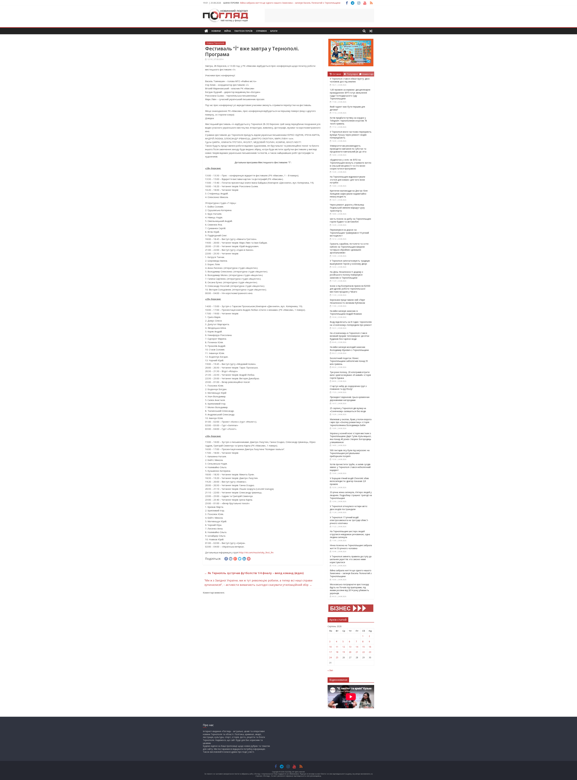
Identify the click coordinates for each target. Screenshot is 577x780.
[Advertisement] (319, 15)
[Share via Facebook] (226, 558)
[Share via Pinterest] (248, 558)
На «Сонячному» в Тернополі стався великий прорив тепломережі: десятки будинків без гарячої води (349, 336)
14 (357, 646)
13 (350, 646)
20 (350, 652)
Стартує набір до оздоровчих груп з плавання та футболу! (348, 388)
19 (343, 652)
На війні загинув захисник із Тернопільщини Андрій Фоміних (346, 312)
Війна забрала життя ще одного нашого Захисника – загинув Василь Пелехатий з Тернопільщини (351, 573)
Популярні (352, 73)
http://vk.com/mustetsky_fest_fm (256, 552)
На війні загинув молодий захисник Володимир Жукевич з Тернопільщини (349, 348)
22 (363, 652)
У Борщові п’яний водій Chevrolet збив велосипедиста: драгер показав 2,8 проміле (349, 481)
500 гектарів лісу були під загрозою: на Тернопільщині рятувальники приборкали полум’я (349, 453)
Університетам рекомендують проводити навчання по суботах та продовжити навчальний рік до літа (348, 148)
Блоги (273, 30)
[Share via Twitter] (239, 558)
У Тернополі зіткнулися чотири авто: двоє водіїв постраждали (349, 508)
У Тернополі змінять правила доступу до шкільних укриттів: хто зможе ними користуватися (351, 559)
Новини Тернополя (215, 43)
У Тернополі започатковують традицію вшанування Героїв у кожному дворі (350, 262)
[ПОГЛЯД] (206, 31)
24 (330, 657)
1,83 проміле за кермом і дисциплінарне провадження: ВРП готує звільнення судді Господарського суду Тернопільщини (350, 94)
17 (330, 652)
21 (357, 652)
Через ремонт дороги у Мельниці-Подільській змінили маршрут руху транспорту (347, 207)
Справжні (261, 30)
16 (370, 646)
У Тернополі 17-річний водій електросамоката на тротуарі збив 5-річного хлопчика (349, 520)
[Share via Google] (235, 558)
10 (330, 646)
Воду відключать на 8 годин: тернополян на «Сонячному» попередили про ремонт (351, 323)
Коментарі (367, 73)
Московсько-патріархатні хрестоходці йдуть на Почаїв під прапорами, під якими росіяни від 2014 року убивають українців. (349, 589)
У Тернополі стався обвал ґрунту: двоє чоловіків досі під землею (350, 80)
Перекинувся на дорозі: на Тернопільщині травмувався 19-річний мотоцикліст (349, 232)
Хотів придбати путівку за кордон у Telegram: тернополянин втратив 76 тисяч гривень (348, 120)
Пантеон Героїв (243, 30)
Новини (216, 30)
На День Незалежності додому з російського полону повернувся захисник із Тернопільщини (346, 274)
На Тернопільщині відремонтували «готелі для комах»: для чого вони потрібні (347, 179)
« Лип (330, 670)
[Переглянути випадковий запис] (371, 31)
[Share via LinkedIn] (244, 558)
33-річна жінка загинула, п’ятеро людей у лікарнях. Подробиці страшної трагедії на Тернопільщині (351, 495)
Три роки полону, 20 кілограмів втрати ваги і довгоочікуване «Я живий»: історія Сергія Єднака (350, 375)
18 (337, 652)
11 (337, 646)
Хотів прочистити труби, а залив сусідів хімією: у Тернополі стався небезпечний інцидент (350, 467)
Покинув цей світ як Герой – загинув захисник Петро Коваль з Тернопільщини (280, 2)
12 (343, 646)
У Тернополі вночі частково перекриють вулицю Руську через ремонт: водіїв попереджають (350, 134)
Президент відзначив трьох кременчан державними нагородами (349, 398)
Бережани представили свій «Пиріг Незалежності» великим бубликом (347, 301)
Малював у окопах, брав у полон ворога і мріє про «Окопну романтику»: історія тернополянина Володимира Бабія (350, 422)
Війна (227, 30)
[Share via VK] (230, 558)
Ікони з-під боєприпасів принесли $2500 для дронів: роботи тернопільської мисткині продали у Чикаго (350, 288)
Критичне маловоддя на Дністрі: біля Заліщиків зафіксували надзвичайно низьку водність (349, 193)
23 (370, 652)
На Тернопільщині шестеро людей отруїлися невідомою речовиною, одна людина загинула (350, 534)
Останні (337, 73)
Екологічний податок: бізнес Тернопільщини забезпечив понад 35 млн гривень (349, 361)
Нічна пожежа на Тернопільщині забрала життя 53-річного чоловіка (351, 547)
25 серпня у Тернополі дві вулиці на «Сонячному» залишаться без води (348, 410)
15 (363, 646)
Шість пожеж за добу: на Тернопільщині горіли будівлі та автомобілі (350, 220)
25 (337, 657)
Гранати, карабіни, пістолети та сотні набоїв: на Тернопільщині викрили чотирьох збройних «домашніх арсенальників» (349, 248)
